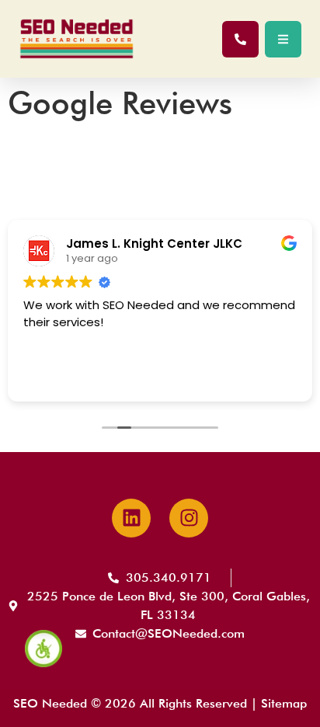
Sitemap (284, 703)
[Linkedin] (131, 518)
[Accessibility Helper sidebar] (43, 648)
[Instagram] (188, 518)
